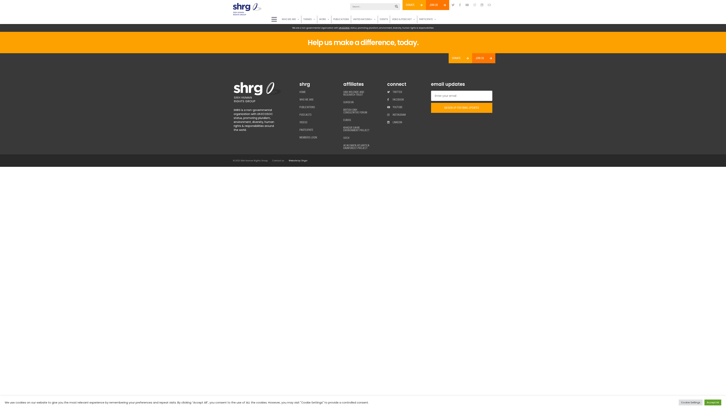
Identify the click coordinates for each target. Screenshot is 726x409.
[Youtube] (467, 5)
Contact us (278, 160)
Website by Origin (298, 160)
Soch (346, 138)
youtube (397, 107)
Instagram (399, 114)
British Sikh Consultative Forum (355, 111)
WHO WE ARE (289, 19)
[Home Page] (274, 19)
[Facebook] (460, 5)
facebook (398, 99)
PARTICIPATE (426, 19)
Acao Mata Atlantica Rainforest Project (356, 147)
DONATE (410, 4)
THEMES (307, 19)
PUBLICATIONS (341, 19)
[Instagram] (474, 5)
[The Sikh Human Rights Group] (247, 9)
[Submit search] (396, 6)
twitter (397, 92)
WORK (322, 19)
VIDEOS (303, 122)
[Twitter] (453, 5)
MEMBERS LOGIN (308, 137)
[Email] (489, 5)
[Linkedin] (482, 5)
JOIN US (433, 4)
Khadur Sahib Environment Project (356, 129)
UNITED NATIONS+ (362, 19)
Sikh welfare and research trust (353, 93)
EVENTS (384, 19)
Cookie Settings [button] (690, 402)
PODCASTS (305, 114)
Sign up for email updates (463, 107)
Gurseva (348, 102)
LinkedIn (397, 122)
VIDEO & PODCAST (402, 19)
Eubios (347, 120)
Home (302, 92)
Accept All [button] (713, 402)
